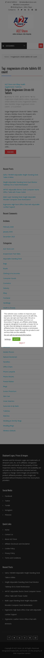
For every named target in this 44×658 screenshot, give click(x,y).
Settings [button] (8, 339)
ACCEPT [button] (16, 339)
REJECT (22, 343)
